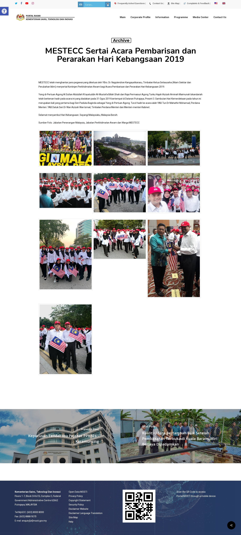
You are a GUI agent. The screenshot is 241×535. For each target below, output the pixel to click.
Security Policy (76, 504)
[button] (4, 11)
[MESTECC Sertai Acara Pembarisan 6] (174, 299)
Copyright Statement (79, 500)
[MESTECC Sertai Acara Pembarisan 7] (66, 210)
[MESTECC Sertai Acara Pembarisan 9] (120, 168)
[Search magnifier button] (108, 4)
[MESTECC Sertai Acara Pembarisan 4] (66, 376)
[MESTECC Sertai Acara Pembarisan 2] (66, 291)
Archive (121, 40)
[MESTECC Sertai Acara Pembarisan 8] (174, 168)
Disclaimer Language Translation (85, 513)
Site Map (73, 517)
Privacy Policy (76, 496)
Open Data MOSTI (78, 491)
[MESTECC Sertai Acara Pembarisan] (120, 261)
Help (71, 521)
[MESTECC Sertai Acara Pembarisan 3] (174, 214)
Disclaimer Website (78, 509)
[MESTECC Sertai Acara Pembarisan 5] (120, 214)
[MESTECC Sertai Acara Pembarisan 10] (66, 168)
